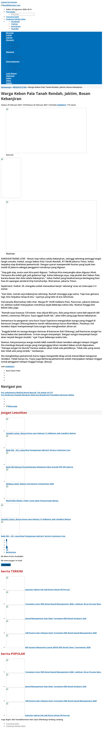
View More (6, 565)
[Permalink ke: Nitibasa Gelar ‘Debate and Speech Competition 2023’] (15, 481)
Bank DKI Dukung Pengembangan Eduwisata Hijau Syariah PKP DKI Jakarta (39, 467)
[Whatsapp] (11, 406)
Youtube (15, 29)
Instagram (16, 26)
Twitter (14, 24)
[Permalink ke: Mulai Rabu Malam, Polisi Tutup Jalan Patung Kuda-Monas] (15, 498)
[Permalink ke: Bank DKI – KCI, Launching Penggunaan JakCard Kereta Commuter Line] (15, 448)
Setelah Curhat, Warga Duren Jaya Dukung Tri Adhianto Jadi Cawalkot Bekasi (41, 433)
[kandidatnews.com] (10, 5)
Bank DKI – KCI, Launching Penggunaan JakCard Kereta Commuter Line (38, 450)
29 (7, 550)
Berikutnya (11, 552)
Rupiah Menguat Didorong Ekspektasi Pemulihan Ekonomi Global (37, 395)
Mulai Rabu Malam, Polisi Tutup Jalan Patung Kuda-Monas (32, 500)
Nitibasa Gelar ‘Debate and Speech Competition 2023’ (30, 484)
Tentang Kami (12, 723)
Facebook (15, 21)
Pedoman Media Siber (16, 726)
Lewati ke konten (9, 2)
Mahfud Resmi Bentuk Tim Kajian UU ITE (27, 392)
